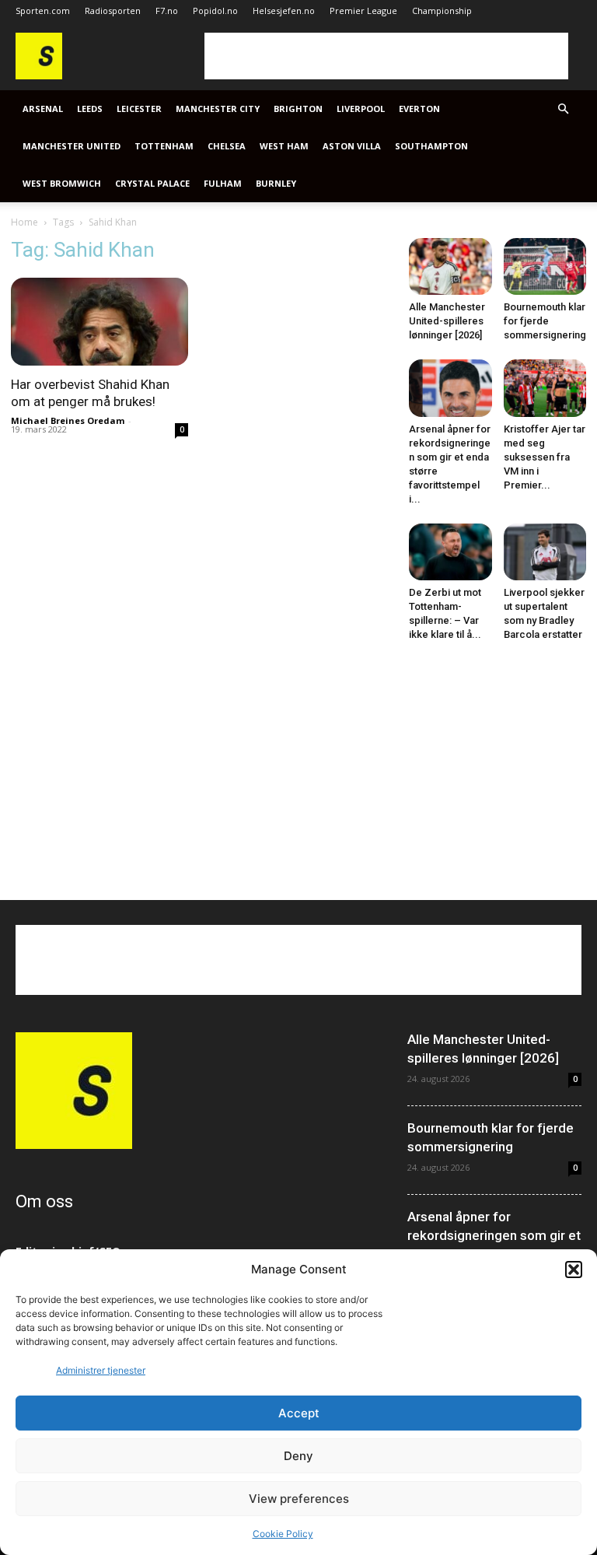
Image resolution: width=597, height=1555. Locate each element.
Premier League (363, 10)
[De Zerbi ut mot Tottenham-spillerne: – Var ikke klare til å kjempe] (450, 552)
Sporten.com (43, 10)
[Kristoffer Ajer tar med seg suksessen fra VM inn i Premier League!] (545, 387)
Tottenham (164, 146)
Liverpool (361, 108)
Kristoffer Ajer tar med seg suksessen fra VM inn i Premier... (544, 457)
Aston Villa (352, 146)
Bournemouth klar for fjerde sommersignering (545, 321)
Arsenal (43, 108)
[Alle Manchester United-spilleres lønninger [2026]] (450, 266)
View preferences (299, 1498)
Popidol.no (215, 10)
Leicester (139, 108)
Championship (442, 10)
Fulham (223, 183)
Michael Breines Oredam (67, 420)
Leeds (90, 108)
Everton (419, 108)
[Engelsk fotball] (39, 75)
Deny (298, 1455)
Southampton (431, 146)
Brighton (298, 108)
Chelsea (227, 146)
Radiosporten (113, 10)
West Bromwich (62, 183)
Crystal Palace (152, 183)
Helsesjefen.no (284, 10)
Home (24, 222)
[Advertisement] (386, 56)
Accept (298, 1413)
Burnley (276, 183)
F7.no (166, 10)
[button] (573, 1269)
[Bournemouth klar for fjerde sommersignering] (545, 266)
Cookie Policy (283, 1533)
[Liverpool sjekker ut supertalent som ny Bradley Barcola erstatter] (545, 552)
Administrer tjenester (100, 1370)
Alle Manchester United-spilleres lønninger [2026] (447, 321)
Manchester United (71, 146)
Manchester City (218, 108)
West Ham (284, 146)
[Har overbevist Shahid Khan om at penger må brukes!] (99, 322)
